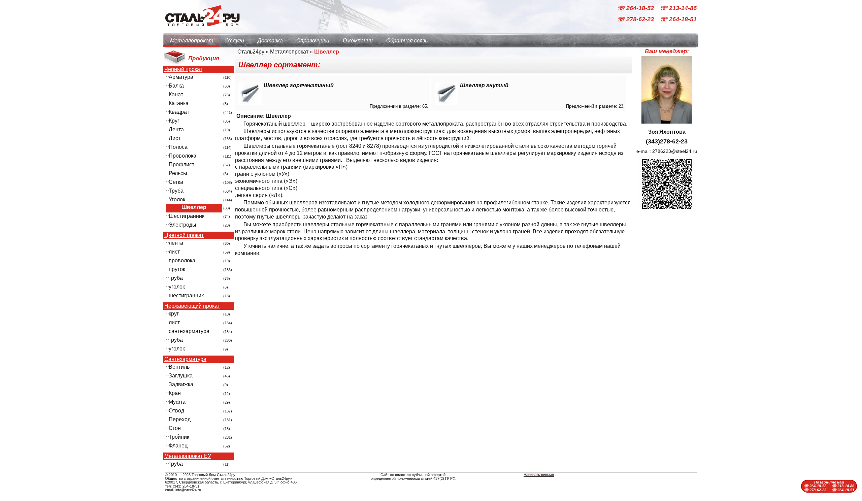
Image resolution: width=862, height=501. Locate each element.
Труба (176, 191)
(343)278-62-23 (667, 141)
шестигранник (186, 295)
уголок (177, 287)
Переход (180, 419)
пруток (177, 269)
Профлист (181, 164)
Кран (175, 393)
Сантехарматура (185, 359)
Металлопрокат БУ (187, 456)
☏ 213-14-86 (678, 8)
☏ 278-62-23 (636, 19)
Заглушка (181, 375)
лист (174, 252)
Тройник (179, 437)
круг (174, 313)
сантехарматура (189, 331)
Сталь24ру (250, 52)
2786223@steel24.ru (674, 151)
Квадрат (179, 112)
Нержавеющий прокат (192, 306)
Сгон (175, 428)
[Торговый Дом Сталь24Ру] (202, 30)
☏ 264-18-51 (678, 19)
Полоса (178, 147)
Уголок (177, 199)
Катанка (179, 103)
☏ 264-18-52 (636, 8)
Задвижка (181, 384)
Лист (174, 138)
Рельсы (178, 173)
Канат (176, 94)
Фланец (178, 445)
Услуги (235, 40)
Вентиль (179, 367)
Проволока (182, 156)
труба (176, 278)
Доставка (270, 40)
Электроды (182, 225)
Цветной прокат (184, 235)
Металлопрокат (191, 40)
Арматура (181, 77)
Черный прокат (183, 69)
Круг (174, 121)
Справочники (312, 40)
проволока (182, 260)
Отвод (176, 410)
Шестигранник (186, 216)
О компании (358, 40)
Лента (176, 129)
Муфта (177, 402)
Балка (176, 86)
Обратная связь (407, 40)
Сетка (176, 182)
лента (176, 243)
